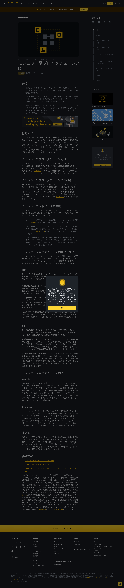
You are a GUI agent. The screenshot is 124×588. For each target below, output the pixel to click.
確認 (62, 308)
